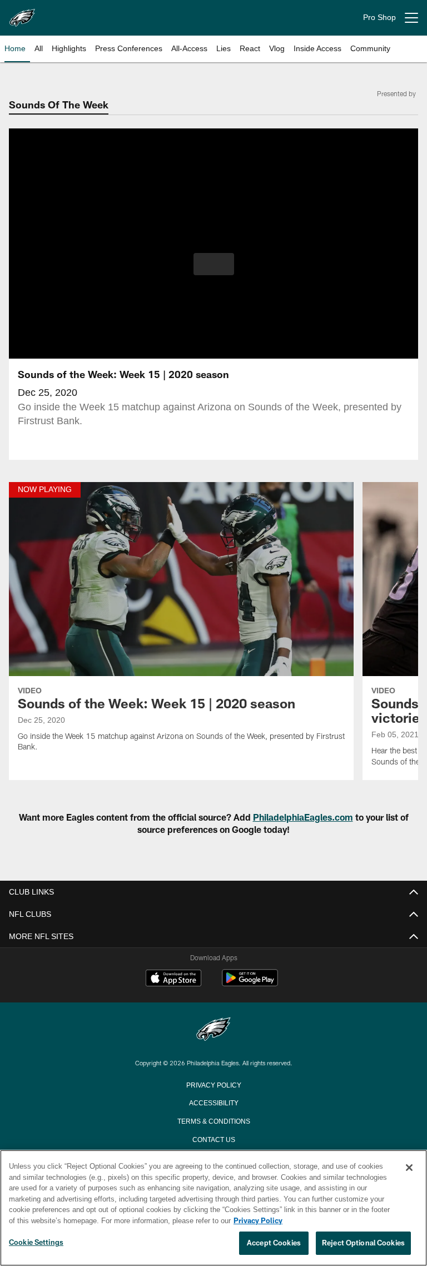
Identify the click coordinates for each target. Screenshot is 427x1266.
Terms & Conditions (214, 1120)
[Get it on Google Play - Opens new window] (250, 983)
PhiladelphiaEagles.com (303, 817)
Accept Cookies (274, 1243)
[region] (213, 1208)
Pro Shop (379, 17)
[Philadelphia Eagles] (213, 1030)
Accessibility (213, 1102)
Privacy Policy (213, 1084)
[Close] (409, 1168)
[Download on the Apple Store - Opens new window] (173, 979)
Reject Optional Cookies (363, 1243)
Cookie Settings (36, 1242)
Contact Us (213, 1139)
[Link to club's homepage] (22, 13)
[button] (214, 264)
